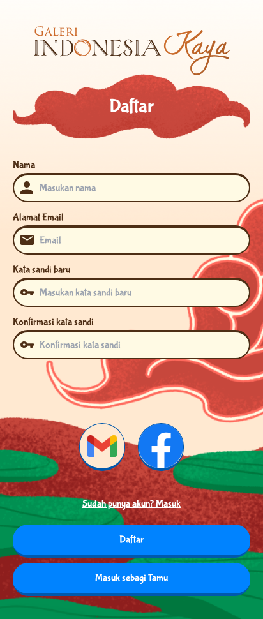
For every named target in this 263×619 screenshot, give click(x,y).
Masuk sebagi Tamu (131, 578)
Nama (24, 165)
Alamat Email (38, 217)
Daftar (131, 539)
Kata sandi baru (41, 270)
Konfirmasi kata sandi (53, 322)
